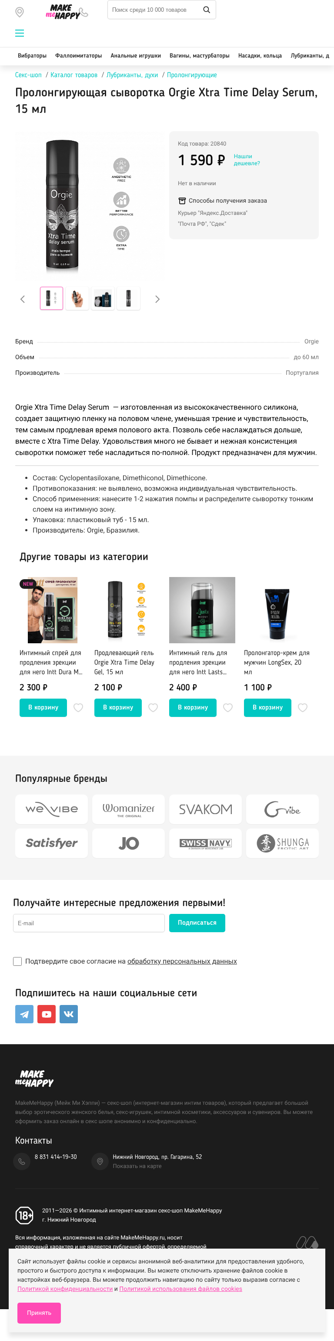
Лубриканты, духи (132, 75)
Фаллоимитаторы (78, 56)
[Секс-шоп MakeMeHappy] (58, 11)
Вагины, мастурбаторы (200, 56)
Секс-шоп (28, 75)
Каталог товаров (73, 75)
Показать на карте (137, 1166)
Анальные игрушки (135, 56)
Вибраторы (32, 56)
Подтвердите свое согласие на (131, 961)
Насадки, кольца (260, 56)
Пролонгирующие (192, 75)
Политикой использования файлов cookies (180, 1289)
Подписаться (197, 923)
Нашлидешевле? (247, 160)
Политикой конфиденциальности (65, 1289)
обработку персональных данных (182, 961)
